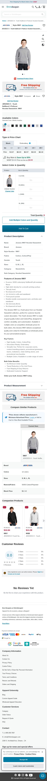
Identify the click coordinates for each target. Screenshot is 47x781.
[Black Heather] (16, 125)
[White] (8, 129)
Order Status (6, 715)
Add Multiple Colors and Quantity (23, 220)
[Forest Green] (24, 125)
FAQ (3, 722)
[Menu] (3, 7)
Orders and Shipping (9, 684)
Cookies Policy (30, 754)
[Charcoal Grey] (20, 125)
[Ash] (8, 125)
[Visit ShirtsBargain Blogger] (26, 775)
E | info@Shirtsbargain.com (11, 737)
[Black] (12, 125)
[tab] (8, 143)
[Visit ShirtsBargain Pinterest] (15, 775)
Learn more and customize (23, 766)
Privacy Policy (7, 663)
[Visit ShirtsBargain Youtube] (31, 775)
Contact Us (6, 659)
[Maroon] (29, 125)
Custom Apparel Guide (9, 698)
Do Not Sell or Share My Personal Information (17, 670)
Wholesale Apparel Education (12, 702)
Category (5, 711)
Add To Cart (23, 229)
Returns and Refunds (9, 681)
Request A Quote (7, 718)
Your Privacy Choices (9, 673)
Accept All (23, 759)
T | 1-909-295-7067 (8, 733)
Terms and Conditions (9, 677)
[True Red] (4, 129)
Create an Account (14, 574)
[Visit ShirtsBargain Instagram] (23, 775)
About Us (5, 655)
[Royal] (41, 125)
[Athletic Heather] (4, 125)
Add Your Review (27, 25)
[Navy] (33, 125)
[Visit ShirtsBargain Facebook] (19, 775)
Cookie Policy (6, 666)
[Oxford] (37, 125)
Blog (3, 695)
